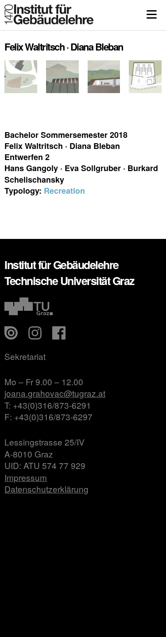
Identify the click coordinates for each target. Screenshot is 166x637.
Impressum (25, 477)
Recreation (64, 190)
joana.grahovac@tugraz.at (54, 393)
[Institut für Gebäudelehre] (48, 21)
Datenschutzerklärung (46, 489)
